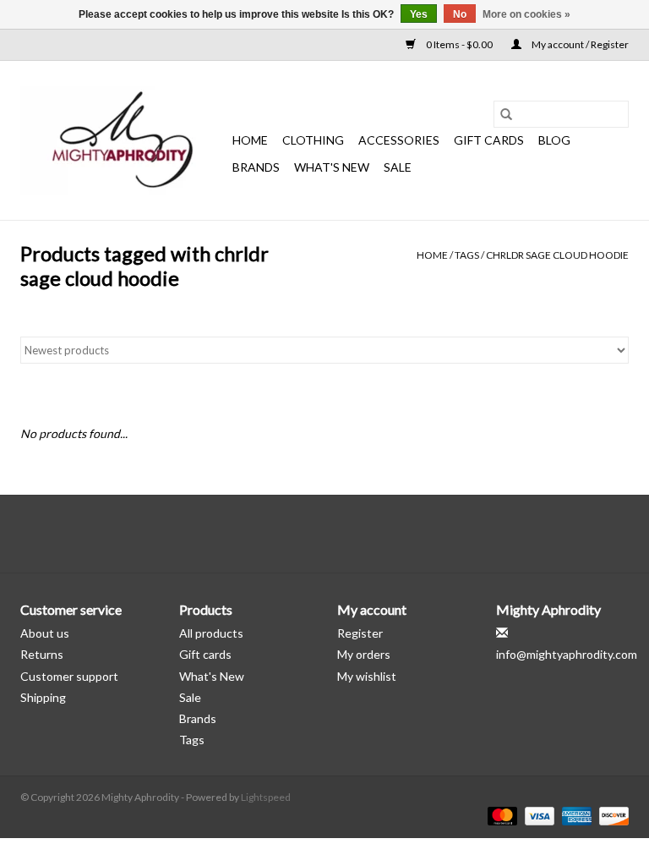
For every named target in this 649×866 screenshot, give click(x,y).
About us (44, 633)
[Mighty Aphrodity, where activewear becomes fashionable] (123, 140)
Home (250, 140)
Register (360, 633)
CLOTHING (313, 140)
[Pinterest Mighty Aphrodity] (339, 533)
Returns (41, 654)
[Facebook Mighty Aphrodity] (280, 533)
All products (211, 633)
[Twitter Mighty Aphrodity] (310, 533)
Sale (190, 697)
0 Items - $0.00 (459, 44)
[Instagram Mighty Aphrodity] (369, 533)
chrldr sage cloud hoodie (557, 255)
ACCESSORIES (398, 140)
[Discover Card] (611, 814)
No (459, 14)
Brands (256, 167)
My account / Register (579, 44)
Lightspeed (266, 797)
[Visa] (537, 814)
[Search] (506, 114)
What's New (211, 676)
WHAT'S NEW (331, 167)
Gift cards (489, 140)
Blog (554, 140)
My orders (363, 654)
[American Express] (574, 814)
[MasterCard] (500, 814)
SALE (398, 167)
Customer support (69, 676)
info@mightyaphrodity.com (566, 654)
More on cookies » (526, 14)
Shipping (43, 697)
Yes (419, 14)
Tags (467, 255)
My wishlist (366, 676)
